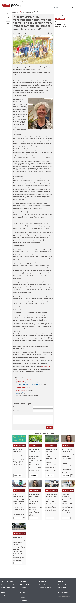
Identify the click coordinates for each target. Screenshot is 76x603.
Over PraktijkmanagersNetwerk (9, 584)
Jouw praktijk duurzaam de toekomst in (17, 451)
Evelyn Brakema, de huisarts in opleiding (24, 379)
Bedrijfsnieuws (20, 445)
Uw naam (15, 406)
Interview (67, 445)
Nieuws (51, 445)
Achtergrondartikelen (22, 11)
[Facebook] (8, 18)
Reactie (15, 413)
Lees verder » (17, 475)
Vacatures (22, 597)
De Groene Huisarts (20, 381)
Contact (50, 5)
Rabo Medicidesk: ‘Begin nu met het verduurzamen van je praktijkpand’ (51, 498)
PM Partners (4, 592)
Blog (21, 589)
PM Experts (4, 589)
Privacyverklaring (43, 584)
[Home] (11, 4)
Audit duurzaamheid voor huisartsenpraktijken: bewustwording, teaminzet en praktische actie (20, 500)
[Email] (8, 23)
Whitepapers (23, 600)
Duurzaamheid (60, 18)
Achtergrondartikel (38, 445)
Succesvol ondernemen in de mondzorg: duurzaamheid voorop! (67, 498)
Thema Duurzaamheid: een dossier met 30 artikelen (27, 395)
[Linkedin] (8, 13)
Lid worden (43, 5)
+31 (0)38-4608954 (63, 592)
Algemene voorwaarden (45, 587)
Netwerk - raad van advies (8, 587)
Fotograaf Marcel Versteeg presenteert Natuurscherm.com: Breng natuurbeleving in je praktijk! (52, 455)
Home (3, 2)
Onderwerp (16, 410)
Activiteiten (23, 587)
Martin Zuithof (60, 24)
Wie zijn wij (4, 595)
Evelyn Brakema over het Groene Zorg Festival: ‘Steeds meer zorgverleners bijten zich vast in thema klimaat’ (35, 500)
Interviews (22, 592)
